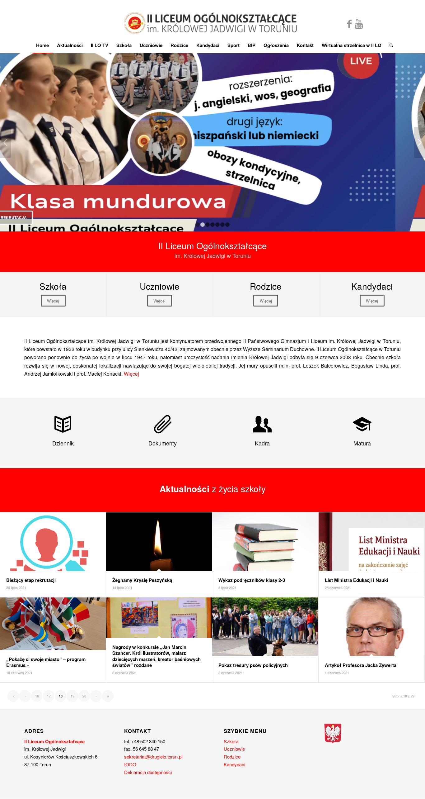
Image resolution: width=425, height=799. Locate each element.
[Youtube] (358, 23)
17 (49, 695)
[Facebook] (349, 23)
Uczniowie (234, 748)
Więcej (131, 373)
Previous (5, 142)
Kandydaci (234, 764)
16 (37, 695)
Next (419, 142)
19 (72, 695)
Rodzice (232, 756)
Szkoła (231, 741)
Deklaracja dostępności (148, 772)
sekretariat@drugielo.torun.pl (153, 756)
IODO (130, 764)
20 (84, 695)
